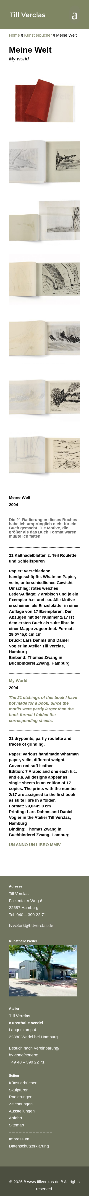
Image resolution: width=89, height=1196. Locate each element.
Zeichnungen (21, 1104)
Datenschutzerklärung (29, 1146)
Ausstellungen (22, 1111)
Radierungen (20, 1097)
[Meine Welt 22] (44, 480)
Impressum (19, 1139)
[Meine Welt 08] (44, 303)
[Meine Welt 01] (44, 126)
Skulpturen (19, 1090)
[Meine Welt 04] (44, 244)
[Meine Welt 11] (44, 362)
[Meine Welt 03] (44, 185)
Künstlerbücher (23, 1083)
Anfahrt (15, 1118)
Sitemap (16, 1125)
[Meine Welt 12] (44, 421)
